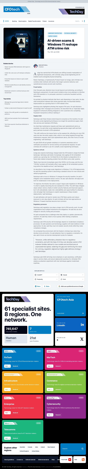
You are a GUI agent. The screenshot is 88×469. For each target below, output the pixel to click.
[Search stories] (82, 448)
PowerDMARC (57, 466)
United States (35, 451)
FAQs (53, 459)
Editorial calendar (30, 459)
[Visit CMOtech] (56, 351)
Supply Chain (52, 36)
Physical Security (70, 33)
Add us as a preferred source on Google (72, 286)
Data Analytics (22, 21)
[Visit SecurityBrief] (56, 398)
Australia (22, 447)
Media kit (15, 366)
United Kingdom (24, 451)
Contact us (20, 459)
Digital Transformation (34, 21)
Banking (14, 21)
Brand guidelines (9, 459)
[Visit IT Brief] (13, 398)
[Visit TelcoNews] (13, 423)
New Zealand (51, 447)
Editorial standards (43, 459)
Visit (6, 366)
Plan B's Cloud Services (34, 466)
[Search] (82, 21)
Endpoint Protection (55, 33)
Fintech (45, 21)
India (36, 447)
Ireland (43, 447)
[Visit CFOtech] (13, 351)
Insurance (51, 21)
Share (38, 286)
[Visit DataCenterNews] (13, 374)
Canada (30, 447)
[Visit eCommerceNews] (56, 374)
